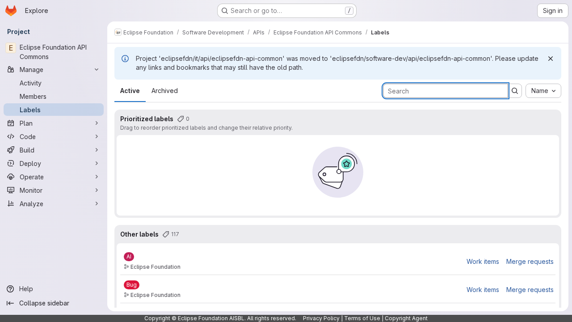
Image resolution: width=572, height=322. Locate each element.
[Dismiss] (550, 58)
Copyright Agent (406, 318)
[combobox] (543, 91)
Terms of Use (362, 318)
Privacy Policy (321, 318)
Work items (483, 261)
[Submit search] (515, 91)
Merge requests (530, 261)
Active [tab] (130, 90)
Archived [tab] (164, 90)
